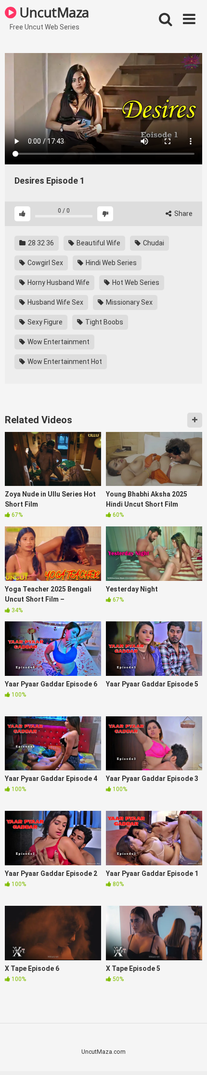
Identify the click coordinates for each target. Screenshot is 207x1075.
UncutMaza (52, 12)
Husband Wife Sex (54, 302)
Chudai (153, 243)
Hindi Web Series (110, 263)
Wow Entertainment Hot (64, 361)
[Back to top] (189, 1055)
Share (183, 213)
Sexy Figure (44, 322)
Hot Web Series (135, 282)
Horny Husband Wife (58, 282)
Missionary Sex (128, 302)
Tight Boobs (103, 322)
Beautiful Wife (97, 243)
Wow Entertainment (58, 342)
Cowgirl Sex (44, 263)
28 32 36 (40, 243)
